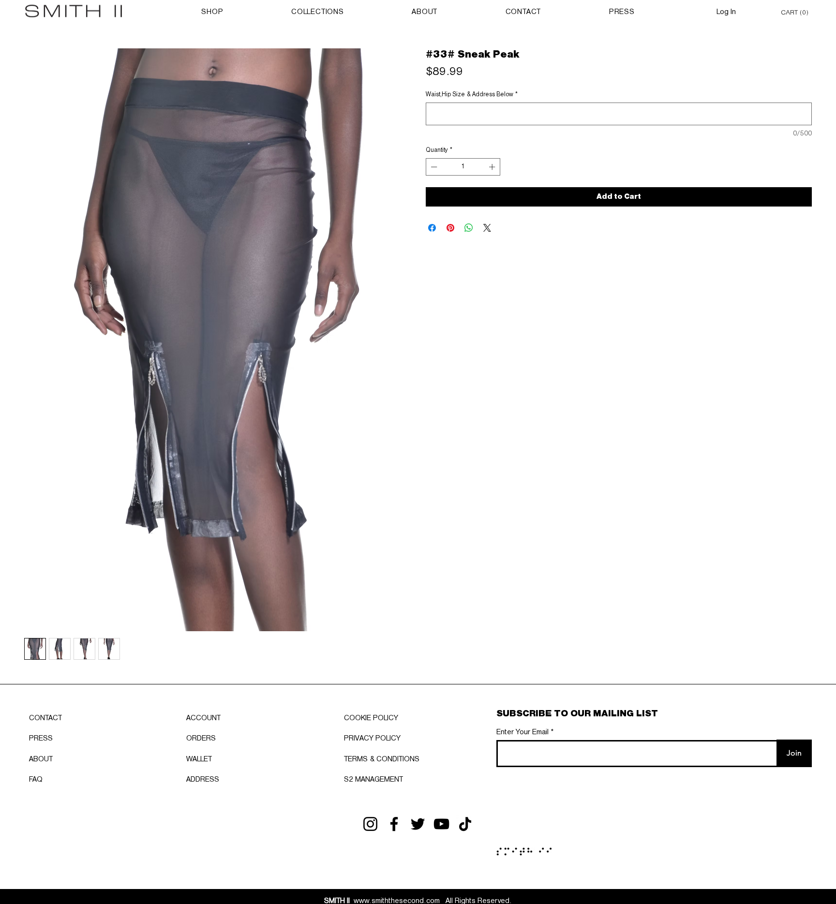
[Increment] (493, 167)
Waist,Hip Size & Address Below (472, 94)
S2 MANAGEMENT (373, 779)
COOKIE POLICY (371, 718)
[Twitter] (417, 824)
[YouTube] (441, 824)
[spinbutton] (463, 167)
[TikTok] (465, 824)
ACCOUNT (203, 718)
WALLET (199, 759)
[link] (796, 12)
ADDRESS (202, 779)
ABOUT (41, 759)
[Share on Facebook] (432, 228)
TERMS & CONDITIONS (381, 759)
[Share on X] (487, 228)
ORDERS (201, 738)
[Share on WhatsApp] (469, 228)
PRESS (41, 738)
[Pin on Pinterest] (450, 228)
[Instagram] (370, 824)
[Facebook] (394, 824)
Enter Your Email (522, 732)
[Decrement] (433, 167)
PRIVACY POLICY (372, 738)
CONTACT (45, 718)
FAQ (36, 779)
